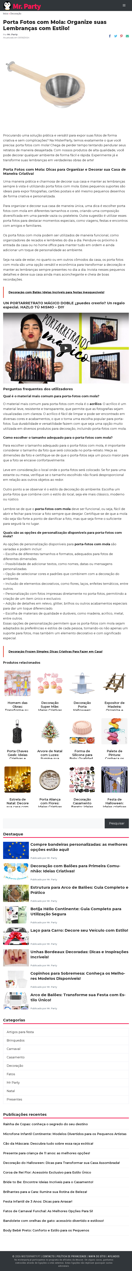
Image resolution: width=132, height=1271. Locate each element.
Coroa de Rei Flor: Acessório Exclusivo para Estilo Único (47, 1172)
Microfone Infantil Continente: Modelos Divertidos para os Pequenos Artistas (64, 1134)
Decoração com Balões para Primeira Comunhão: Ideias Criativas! (75, 868)
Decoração (15, 13)
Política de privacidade (72, 1256)
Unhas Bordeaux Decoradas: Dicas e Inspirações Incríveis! (79, 954)
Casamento (16, 1057)
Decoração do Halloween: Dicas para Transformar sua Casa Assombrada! (61, 1163)
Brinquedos (16, 1040)
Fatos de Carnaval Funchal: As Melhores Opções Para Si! (48, 1211)
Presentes (14, 1099)
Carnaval (13, 1049)
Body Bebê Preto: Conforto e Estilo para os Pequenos (46, 1230)
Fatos (11, 1074)
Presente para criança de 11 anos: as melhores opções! (46, 1153)
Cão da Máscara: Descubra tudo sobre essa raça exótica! (48, 1144)
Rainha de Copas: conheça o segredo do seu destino (45, 1124)
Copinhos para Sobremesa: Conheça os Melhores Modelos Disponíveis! (77, 976)
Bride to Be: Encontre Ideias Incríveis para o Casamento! (48, 1182)
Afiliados (114, 1256)
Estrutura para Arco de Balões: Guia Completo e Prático (79, 890)
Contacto (49, 1256)
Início (5, 13)
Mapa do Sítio (97, 1256)
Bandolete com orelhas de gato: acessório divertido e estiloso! (53, 1221)
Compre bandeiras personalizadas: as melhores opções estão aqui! (78, 847)
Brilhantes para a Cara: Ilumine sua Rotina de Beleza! (45, 1192)
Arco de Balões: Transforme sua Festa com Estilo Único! (77, 997)
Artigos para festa (20, 1032)
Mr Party (13, 1082)
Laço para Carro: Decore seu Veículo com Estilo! (79, 930)
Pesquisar (116, 823)
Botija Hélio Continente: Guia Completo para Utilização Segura (75, 911)
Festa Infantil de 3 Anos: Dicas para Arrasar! (37, 1201)
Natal (11, 1091)
